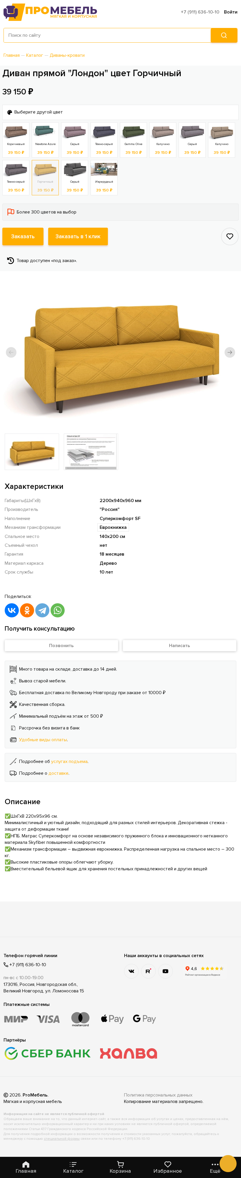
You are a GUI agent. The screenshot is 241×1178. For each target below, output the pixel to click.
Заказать (23, 236)
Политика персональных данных (158, 1095)
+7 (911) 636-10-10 (200, 12)
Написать (179, 646)
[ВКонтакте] (12, 610)
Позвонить (61, 646)
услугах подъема (69, 761)
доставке (58, 773)
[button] (11, 352)
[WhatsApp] (58, 610)
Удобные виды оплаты (43, 740)
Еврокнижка (113, 527)
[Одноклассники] (27, 610)
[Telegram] (42, 610)
